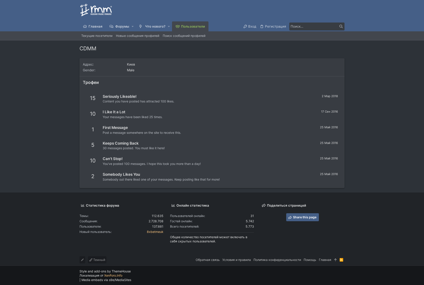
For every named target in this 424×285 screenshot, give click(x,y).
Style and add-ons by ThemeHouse (105, 271)
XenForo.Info (113, 275)
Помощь (310, 260)
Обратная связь (208, 260)
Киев (131, 64)
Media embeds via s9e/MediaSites (106, 280)
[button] (133, 26)
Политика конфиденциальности (277, 260)
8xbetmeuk (155, 232)
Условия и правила (236, 260)
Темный (98, 260)
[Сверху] (335, 259)
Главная (325, 260)
